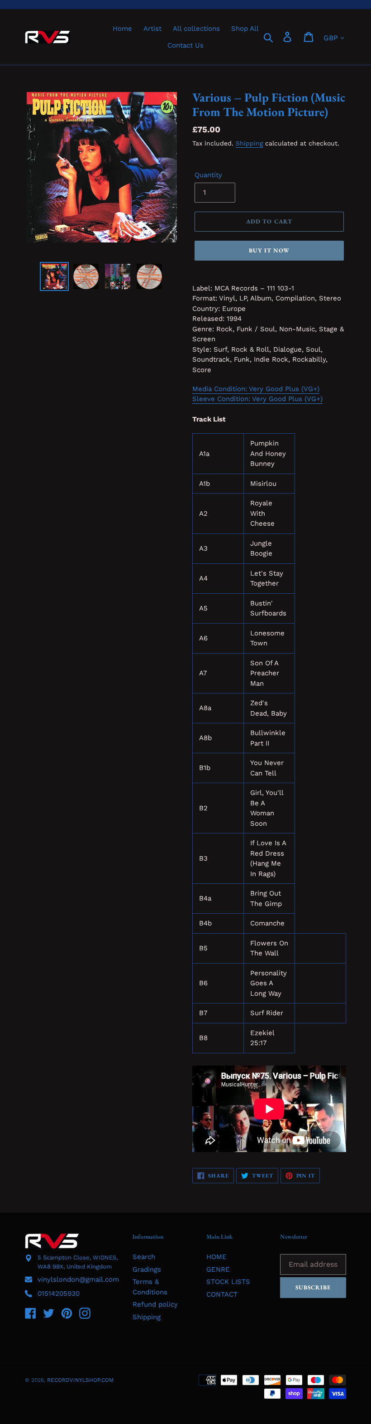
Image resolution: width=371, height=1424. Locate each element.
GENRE (218, 1269)
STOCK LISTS (228, 1282)
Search (144, 1257)
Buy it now (269, 250)
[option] (54, 276)
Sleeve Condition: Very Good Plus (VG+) (257, 399)
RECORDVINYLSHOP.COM (80, 1380)
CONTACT (222, 1294)
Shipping (249, 143)
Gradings (147, 1269)
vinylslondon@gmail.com (78, 1279)
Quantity (208, 175)
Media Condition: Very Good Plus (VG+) (255, 389)
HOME (216, 1257)
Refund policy (155, 1304)
